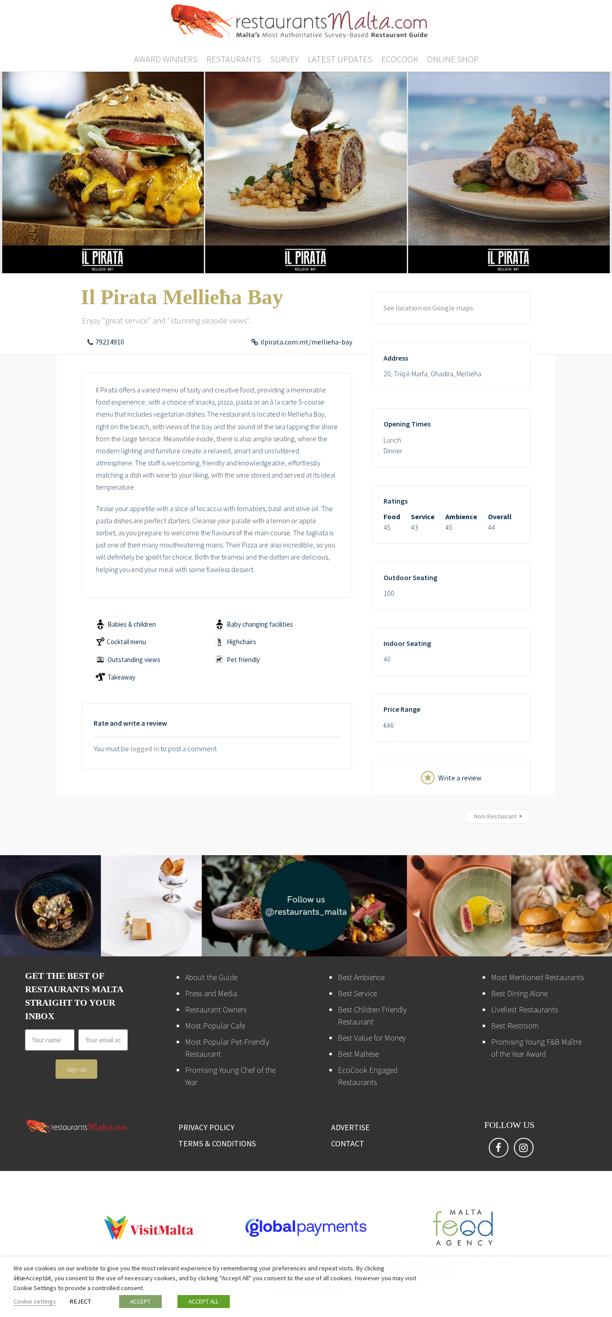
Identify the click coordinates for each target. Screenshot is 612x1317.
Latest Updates (340, 59)
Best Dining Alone (519, 993)
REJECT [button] (80, 1301)
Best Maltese (358, 1054)
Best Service (357, 993)
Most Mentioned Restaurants (537, 977)
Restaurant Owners (215, 1009)
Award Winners (166, 59)
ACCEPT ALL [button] (204, 1301)
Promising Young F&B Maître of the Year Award (536, 1048)
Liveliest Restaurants (524, 1009)
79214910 (109, 341)
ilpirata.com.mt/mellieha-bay (306, 341)
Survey (284, 59)
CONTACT (347, 1143)
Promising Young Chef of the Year (230, 1076)
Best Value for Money (372, 1038)
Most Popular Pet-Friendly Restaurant (227, 1048)
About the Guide (211, 977)
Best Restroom (515, 1025)
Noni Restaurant (495, 816)
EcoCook (399, 59)
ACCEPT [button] (140, 1301)
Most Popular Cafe (215, 1025)
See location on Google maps (428, 307)
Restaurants (234, 59)
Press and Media (211, 993)
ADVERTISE (350, 1127)
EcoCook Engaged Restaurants (367, 1076)
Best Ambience (361, 977)
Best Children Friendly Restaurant (372, 1015)
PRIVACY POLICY (206, 1127)
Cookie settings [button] (34, 1301)
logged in (144, 748)
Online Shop (452, 59)
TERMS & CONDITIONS (217, 1143)
